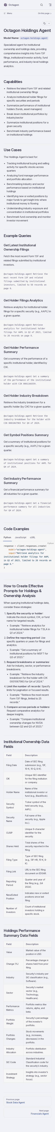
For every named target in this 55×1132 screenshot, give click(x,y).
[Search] (41, 5)
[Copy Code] (50, 274)
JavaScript (20, 537)
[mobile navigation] (50, 5)
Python (7, 537)
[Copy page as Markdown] (44, 23)
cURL (32, 537)
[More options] (49, 23)
